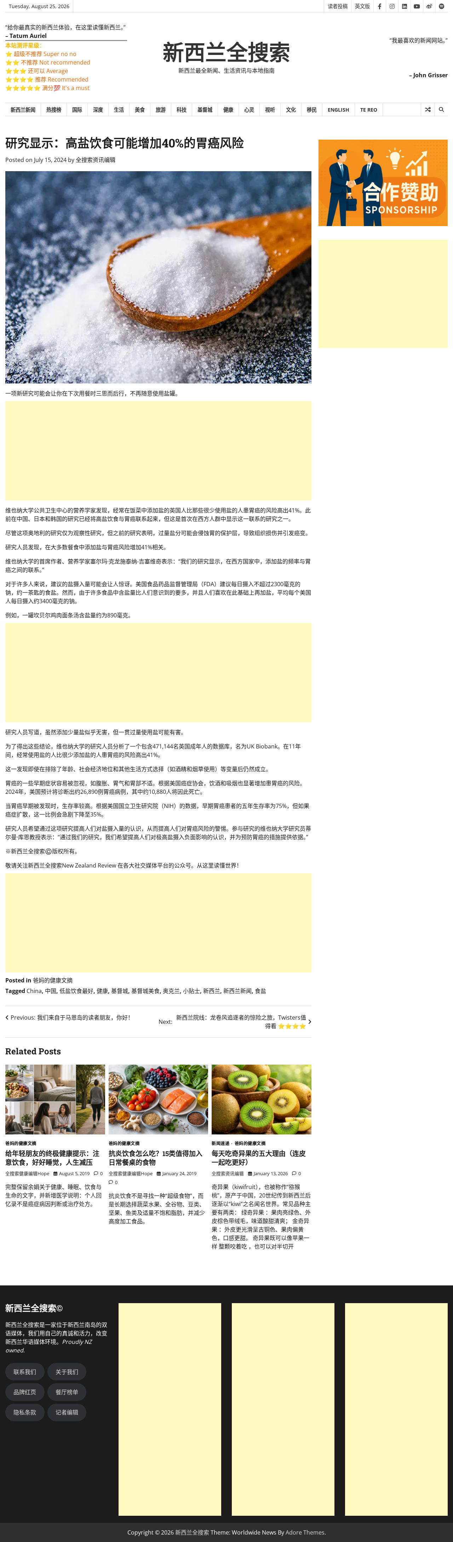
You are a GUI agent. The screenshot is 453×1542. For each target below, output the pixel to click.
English (338, 109)
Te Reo (368, 109)
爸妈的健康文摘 (53, 980)
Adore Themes (305, 1532)
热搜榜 (53, 109)
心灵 (249, 109)
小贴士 (191, 991)
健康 (228, 109)
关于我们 (67, 1372)
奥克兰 (171, 991)
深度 (98, 109)
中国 (50, 991)
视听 (270, 109)
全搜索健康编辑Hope (27, 1173)
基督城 (204, 109)
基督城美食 (145, 991)
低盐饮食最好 (76, 991)
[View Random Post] (427, 109)
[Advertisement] (158, 450)
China (34, 991)
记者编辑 (67, 1412)
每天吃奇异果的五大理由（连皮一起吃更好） (259, 1158)
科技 (182, 109)
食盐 (260, 991)
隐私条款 (24, 1412)
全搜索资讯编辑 (95, 160)
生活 (119, 109)
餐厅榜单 (67, 1392)
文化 (291, 109)
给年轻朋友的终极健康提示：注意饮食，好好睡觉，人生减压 (52, 1158)
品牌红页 (24, 1392)
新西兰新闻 (23, 109)
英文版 (362, 6)
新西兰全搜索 (226, 53)
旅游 (161, 109)
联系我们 (24, 1372)
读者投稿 (338, 6)
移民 (312, 109)
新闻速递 (220, 1144)
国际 (77, 109)
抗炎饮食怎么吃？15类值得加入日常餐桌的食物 (155, 1158)
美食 (140, 109)
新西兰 (211, 991)
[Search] (441, 109)
